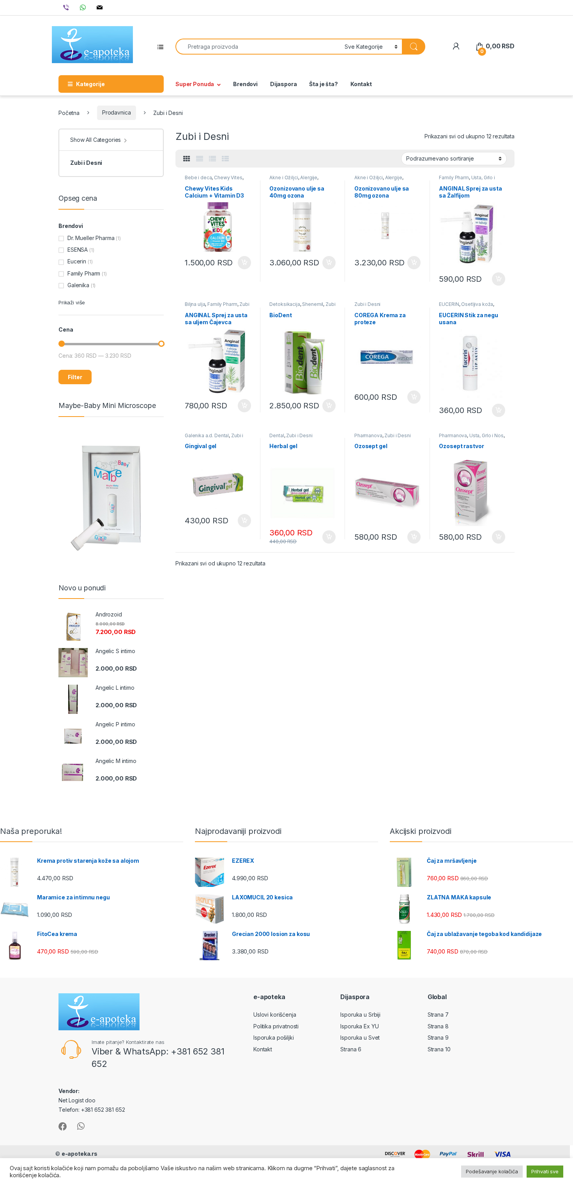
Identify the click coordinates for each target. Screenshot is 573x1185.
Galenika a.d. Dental (207, 435)
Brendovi (245, 84)
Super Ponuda (194, 84)
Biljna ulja (195, 304)
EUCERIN (449, 304)
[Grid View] (186, 159)
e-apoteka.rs (79, 1153)
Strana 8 (438, 1026)
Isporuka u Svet (360, 1037)
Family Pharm (454, 177)
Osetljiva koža (477, 304)
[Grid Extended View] (199, 159)
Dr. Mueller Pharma (90, 238)
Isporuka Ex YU (359, 1026)
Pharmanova (368, 435)
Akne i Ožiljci (283, 177)
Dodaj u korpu (243, 262)
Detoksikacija (284, 304)
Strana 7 (438, 1014)
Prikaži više (71, 302)
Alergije (308, 177)
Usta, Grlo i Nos (486, 435)
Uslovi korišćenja (274, 1014)
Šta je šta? (323, 84)
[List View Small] (225, 159)
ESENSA (77, 249)
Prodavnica (116, 112)
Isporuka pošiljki (273, 1037)
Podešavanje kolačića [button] (492, 1171)
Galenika (78, 285)
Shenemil (312, 304)
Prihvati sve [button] (545, 1171)
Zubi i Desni (367, 304)
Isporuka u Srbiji (360, 1014)
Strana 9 (438, 1037)
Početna (69, 112)
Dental (276, 435)
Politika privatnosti (276, 1026)
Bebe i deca (198, 177)
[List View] (212, 159)
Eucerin (76, 261)
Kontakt (361, 84)
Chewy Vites (228, 177)
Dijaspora (283, 84)
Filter (75, 377)
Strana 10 (439, 1049)
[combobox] (257, 47)
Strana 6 (350, 1049)
